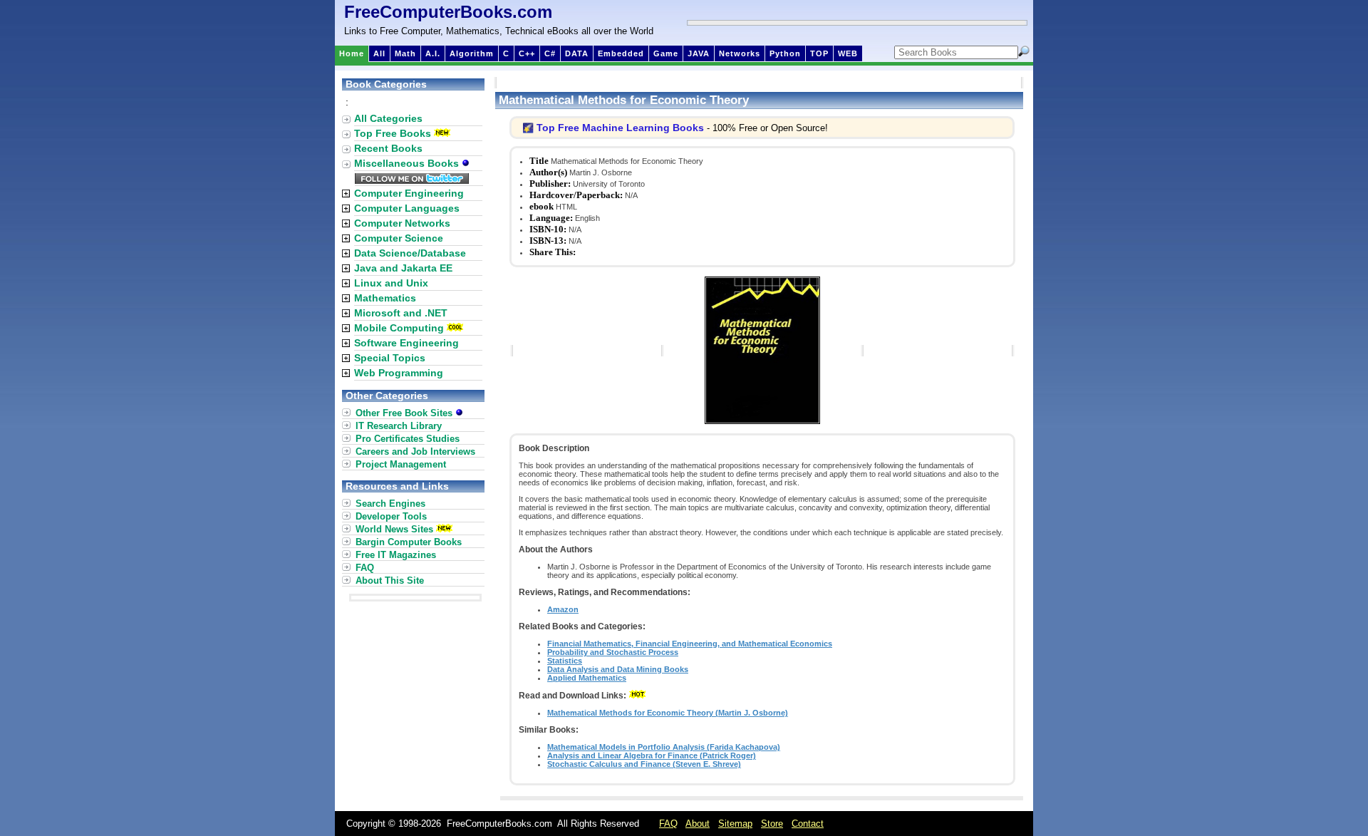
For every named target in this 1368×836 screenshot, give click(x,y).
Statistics (564, 660)
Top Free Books (392, 133)
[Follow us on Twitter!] (412, 180)
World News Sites (394, 529)
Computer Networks (402, 223)
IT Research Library (399, 425)
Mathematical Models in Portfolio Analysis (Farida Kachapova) (663, 747)
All (379, 53)
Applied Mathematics (586, 678)
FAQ (365, 567)
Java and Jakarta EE (403, 268)
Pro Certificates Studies (408, 438)
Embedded (621, 53)
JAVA (699, 53)
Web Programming (398, 372)
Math (405, 53)
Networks (739, 53)
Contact (808, 823)
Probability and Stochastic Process (612, 652)
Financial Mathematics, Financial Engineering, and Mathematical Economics (689, 643)
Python (785, 53)
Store (772, 823)
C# (550, 53)
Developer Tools (391, 516)
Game (665, 53)
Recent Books (388, 148)
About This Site (390, 580)
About (697, 823)
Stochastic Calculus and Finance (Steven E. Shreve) (644, 764)
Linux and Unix (391, 283)
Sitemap (735, 823)
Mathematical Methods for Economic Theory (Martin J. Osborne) (667, 712)
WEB (848, 53)
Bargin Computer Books (409, 542)
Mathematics (385, 298)
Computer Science (398, 238)
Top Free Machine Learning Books (620, 127)
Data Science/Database (410, 253)
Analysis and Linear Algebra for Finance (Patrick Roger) (651, 755)
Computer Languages (407, 208)
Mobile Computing (399, 328)
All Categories (388, 118)
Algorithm (472, 53)
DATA (577, 53)
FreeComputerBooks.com (448, 11)
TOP (819, 53)
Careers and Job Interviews (415, 451)
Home (351, 53)
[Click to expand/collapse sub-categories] (346, 193)
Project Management (401, 464)
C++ (527, 53)
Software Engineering (406, 343)
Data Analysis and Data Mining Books (617, 669)
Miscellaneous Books (408, 163)
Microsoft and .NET (400, 313)
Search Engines (390, 503)
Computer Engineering (409, 193)
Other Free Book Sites (405, 413)
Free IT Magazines (396, 554)
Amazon (563, 609)
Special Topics (389, 357)
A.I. (432, 53)
